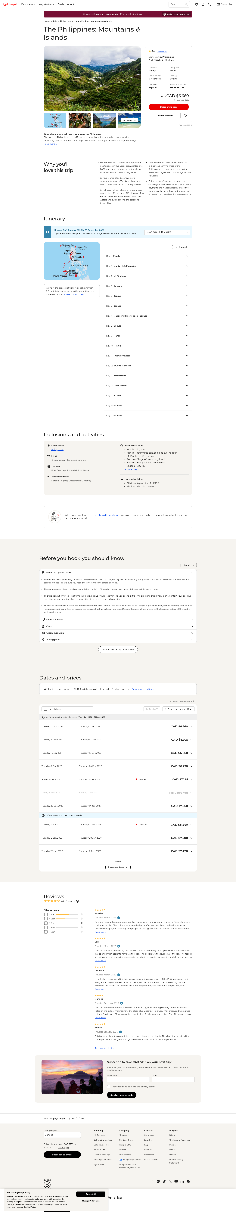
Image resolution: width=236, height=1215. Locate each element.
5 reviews (162, 51)
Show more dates (116, 867)
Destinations (28, 4)
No (82, 1118)
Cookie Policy (30, 1207)
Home (47, 21)
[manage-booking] (203, 4)
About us (123, 1135)
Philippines (65, 21)
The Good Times (126, 1140)
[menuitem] (10, 4)
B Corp (172, 1135)
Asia (55, 21)
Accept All (91, 1194)
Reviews (147, 1150)
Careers (122, 1150)
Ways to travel (46, 4)
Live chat (148, 1140)
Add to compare (165, 116)
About (70, 4)
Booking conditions (102, 1159)
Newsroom (149, 1155)
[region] (56, 1199)
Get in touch (149, 1135)
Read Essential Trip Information (118, 649)
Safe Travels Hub (101, 1145)
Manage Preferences (91, 1201)
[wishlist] (196, 4)
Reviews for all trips (104, 1048)
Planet (172, 1150)
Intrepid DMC (125, 1145)
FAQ (146, 1145)
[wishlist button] (185, 115)
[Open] (77, 901)
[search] (176, 4)
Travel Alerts (99, 1150)
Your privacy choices (131, 1159)
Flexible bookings (102, 1155)
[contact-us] (209, 4)
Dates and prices (168, 107)
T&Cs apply (63, 1147)
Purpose (173, 1130)
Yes (73, 1118)
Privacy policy (125, 1155)
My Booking (99, 1135)
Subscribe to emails (62, 1154)
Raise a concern (151, 1159)
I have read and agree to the (133, 1086)
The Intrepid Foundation (180, 1140)
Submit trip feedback (103, 1140)
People (172, 1145)
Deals (61, 4)
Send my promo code (121, 1095)
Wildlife (172, 1155)
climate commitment (73, 294)
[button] (92, 78)
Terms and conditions (143, 689)
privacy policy (148, 1086)
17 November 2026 (181, 100)
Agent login (99, 1164)
